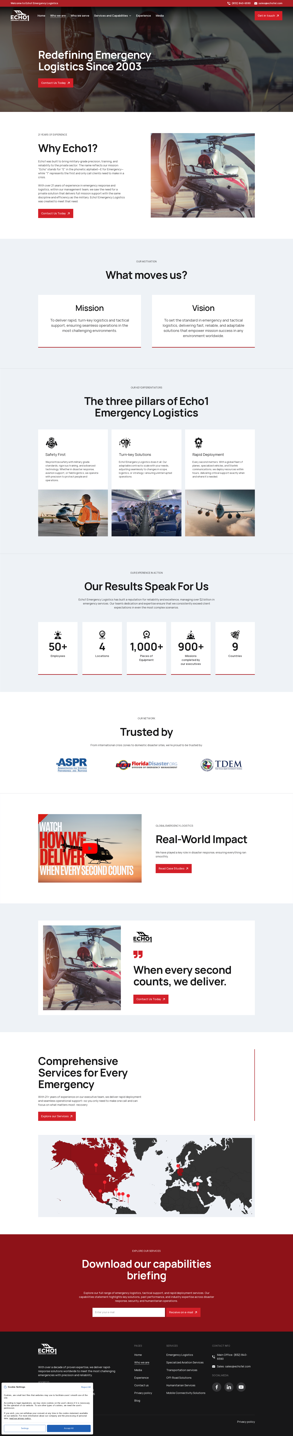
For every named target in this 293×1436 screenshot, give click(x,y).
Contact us (141, 1385)
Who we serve (80, 15)
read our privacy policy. (20, 1418)
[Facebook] (216, 1387)
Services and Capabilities (111, 15)
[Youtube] (241, 1387)
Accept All (69, 1428)
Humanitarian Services (180, 1385)
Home (41, 15)
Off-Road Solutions (179, 1377)
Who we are (58, 15)
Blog (137, 1400)
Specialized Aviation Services (185, 1362)
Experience (143, 15)
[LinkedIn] (228, 1387)
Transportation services (181, 1370)
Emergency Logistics (179, 1355)
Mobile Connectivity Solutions (185, 1393)
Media (160, 15)
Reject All (86, 1387)
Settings (25, 1428)
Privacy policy (143, 1393)
